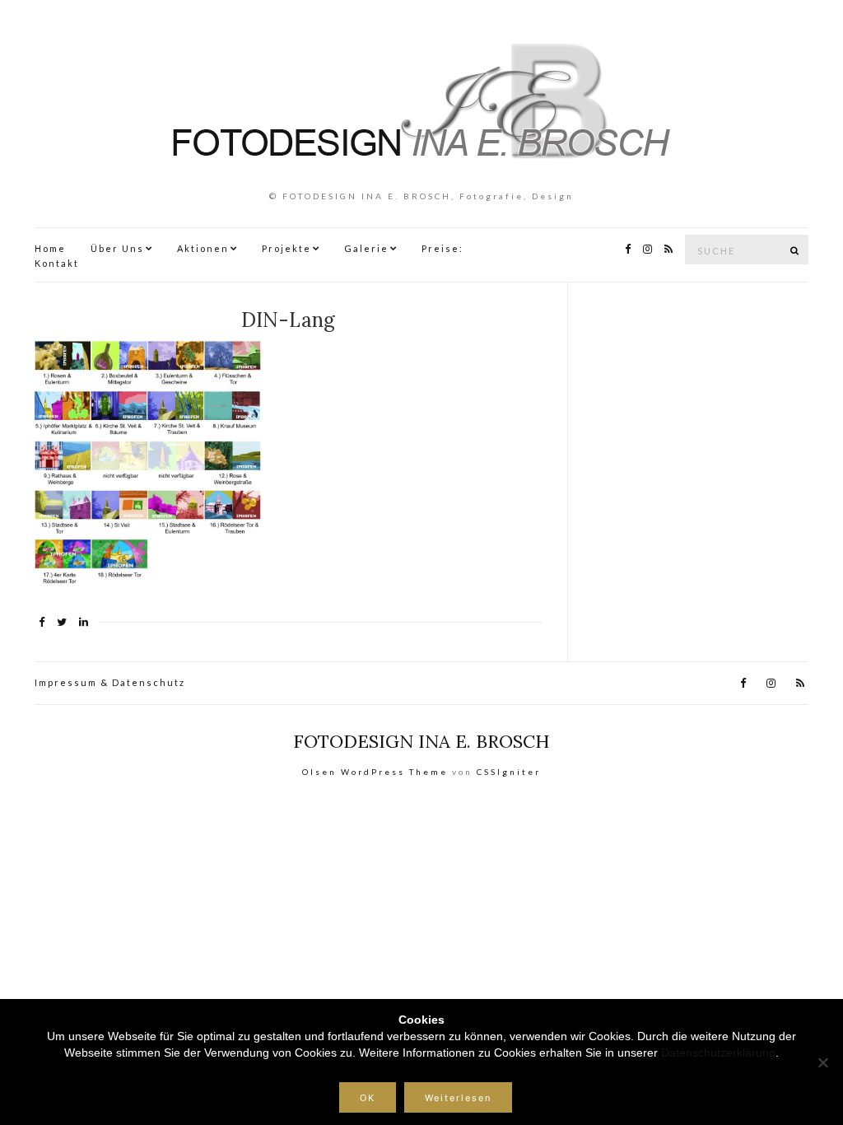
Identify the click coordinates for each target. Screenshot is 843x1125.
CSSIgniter (509, 772)
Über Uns (117, 248)
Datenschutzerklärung (718, 1052)
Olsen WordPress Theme (375, 772)
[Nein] (822, 1062)
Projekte (286, 248)
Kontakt (57, 263)
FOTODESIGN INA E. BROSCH (421, 741)
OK (367, 1098)
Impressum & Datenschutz (110, 682)
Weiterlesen (458, 1098)
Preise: (442, 248)
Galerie (366, 248)
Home (50, 248)
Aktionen (203, 248)
